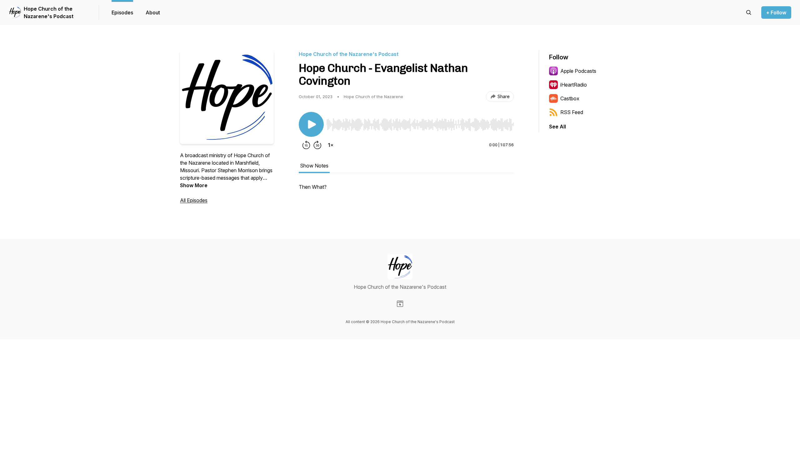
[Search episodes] (748, 12)
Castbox (569, 98)
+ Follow (776, 12)
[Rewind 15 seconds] (306, 145)
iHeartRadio (573, 85)
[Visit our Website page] (400, 304)
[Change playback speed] (330, 145)
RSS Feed (571, 112)
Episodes (122, 12)
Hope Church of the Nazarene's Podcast (48, 12)
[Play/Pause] (311, 124)
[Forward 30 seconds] (317, 145)
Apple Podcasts (578, 71)
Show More (194, 185)
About (153, 12)
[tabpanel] (406, 190)
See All (557, 126)
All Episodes (194, 200)
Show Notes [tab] (314, 165)
